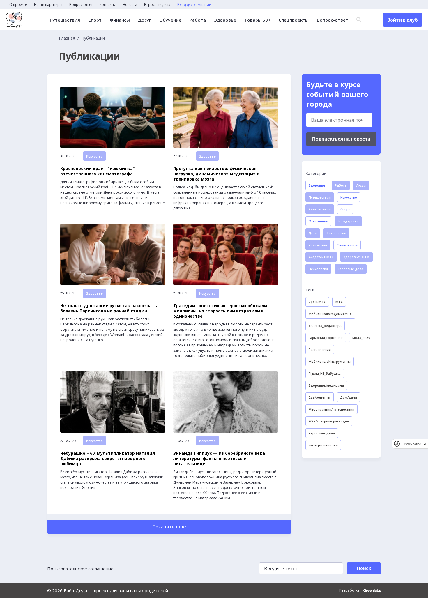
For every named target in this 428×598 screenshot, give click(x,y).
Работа (198, 20)
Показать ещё (169, 526)
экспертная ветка (323, 445)
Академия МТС (321, 257)
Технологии (336, 233)
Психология (318, 269)
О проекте (18, 4)
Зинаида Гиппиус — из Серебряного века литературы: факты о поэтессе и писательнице (219, 458)
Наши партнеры (48, 4)
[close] (425, 443)
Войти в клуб (402, 20)
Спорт (95, 20)
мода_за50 (361, 337)
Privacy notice (412, 443)
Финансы (120, 20)
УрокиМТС (317, 302)
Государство (348, 221)
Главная (67, 38)
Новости (130, 4)
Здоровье (225, 20)
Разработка (349, 590)
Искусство (94, 156)
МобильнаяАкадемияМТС (330, 314)
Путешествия (65, 20)
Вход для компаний (194, 4)
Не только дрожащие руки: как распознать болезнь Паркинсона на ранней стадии (108, 308)
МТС (339, 302)
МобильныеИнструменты (330, 361)
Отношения (318, 221)
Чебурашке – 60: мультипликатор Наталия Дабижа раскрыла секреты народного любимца (107, 458)
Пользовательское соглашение (80, 569)
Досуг (144, 20)
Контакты (108, 4)
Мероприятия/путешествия (331, 409)
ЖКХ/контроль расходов (329, 421)
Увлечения (318, 245)
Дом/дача (348, 397)
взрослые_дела (322, 433)
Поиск (364, 568)
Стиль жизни (347, 245)
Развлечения (320, 209)
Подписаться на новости (341, 139)
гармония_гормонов (326, 337)
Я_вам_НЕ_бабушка (325, 373)
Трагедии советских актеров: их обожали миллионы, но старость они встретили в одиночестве (220, 311)
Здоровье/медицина (326, 385)
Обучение (170, 20)
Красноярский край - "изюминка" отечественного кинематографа (97, 171)
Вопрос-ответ (81, 4)
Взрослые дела (157, 4)
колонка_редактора (325, 325)
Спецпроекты (294, 20)
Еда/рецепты (319, 397)
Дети (313, 233)
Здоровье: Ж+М (356, 257)
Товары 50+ (257, 20)
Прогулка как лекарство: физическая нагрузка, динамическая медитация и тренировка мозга (216, 174)
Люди (361, 185)
